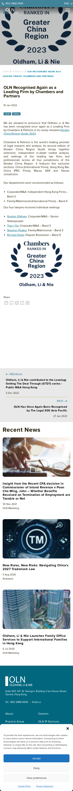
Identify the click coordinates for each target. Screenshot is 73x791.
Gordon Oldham (17, 216)
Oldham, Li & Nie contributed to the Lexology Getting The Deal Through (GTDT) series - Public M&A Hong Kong (36, 383)
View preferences (37, 778)
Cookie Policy (24, 786)
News (16, 114)
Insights (18, 71)
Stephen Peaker (17, 230)
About (9, 714)
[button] (67, 728)
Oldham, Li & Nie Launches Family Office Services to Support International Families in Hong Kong (35, 639)
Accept (37, 758)
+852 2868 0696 (14, 3)
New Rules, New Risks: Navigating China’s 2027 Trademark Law (36, 567)
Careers (43, 714)
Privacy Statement (44, 786)
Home (6, 71)
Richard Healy (15, 235)
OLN (7, 114)
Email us (36, 702)
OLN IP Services (48, 721)
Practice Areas (14, 721)
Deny (36, 768)
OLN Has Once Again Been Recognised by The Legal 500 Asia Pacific (40, 408)
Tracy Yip (12, 226)
